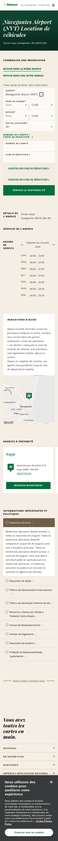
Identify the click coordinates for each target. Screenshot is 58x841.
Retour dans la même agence (22, 68)
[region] (29, 808)
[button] (35, 5)
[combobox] (16, 104)
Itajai (10, 454)
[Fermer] (51, 782)
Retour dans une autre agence (23, 75)
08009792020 (24, 473)
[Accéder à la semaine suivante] (53, 244)
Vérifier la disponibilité (29, 190)
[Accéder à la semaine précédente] (22, 244)
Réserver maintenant (28, 485)
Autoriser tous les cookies (29, 832)
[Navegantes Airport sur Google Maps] (29, 399)
